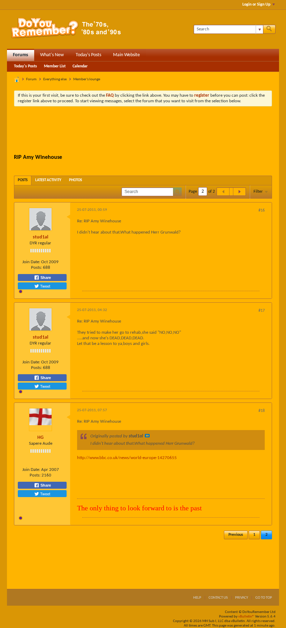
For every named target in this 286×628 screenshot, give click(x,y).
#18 (261, 411)
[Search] (269, 29)
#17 (261, 311)
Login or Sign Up (256, 4)
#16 (261, 210)
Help (197, 598)
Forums (20, 55)
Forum (31, 79)
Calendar (80, 66)
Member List (55, 66)
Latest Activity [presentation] (48, 180)
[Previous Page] (223, 191)
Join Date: (31, 262)
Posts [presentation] (23, 180)
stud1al (40, 237)
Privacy (241, 598)
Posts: (36, 267)
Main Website (126, 55)
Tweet (44, 286)
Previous (235, 535)
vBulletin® (246, 617)
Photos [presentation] (75, 180)
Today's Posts (88, 55)
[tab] (22, 180)
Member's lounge (86, 79)
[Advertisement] (143, 131)
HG (40, 437)
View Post (147, 435)
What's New (52, 55)
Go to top (263, 598)
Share (45, 277)
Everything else (55, 79)
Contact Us (218, 598)
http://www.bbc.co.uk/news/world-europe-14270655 (127, 458)
